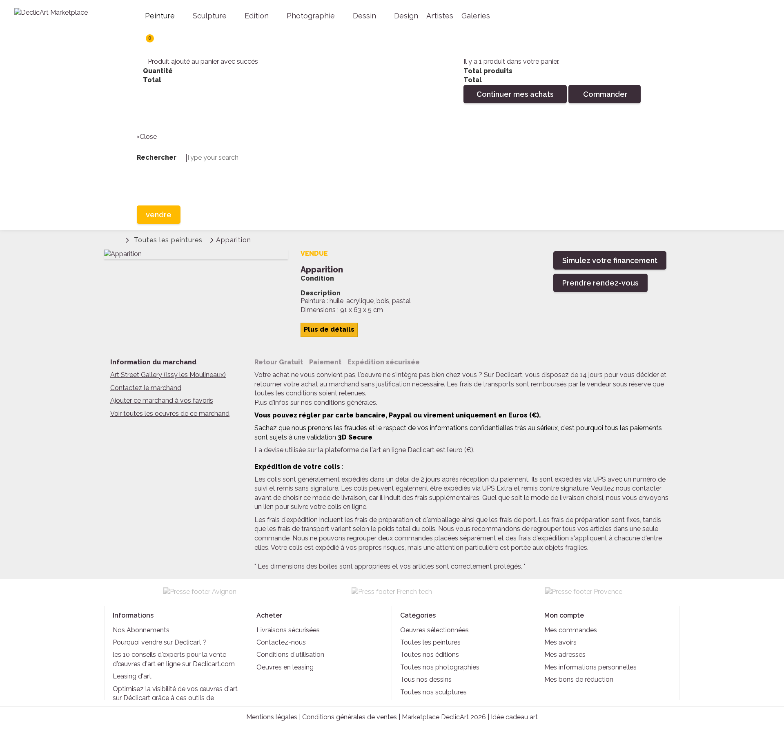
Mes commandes (570, 630)
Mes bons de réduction (578, 679)
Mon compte (564, 615)
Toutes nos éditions (429, 654)
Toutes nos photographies (439, 667)
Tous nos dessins (426, 679)
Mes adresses (565, 654)
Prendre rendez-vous (600, 283)
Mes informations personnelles (590, 667)
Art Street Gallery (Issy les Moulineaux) (168, 375)
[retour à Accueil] (116, 239)
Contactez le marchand (145, 388)
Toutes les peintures (430, 642)
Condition (317, 278)
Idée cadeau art (514, 717)
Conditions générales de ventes (349, 717)
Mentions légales (271, 717)
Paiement (325, 362)
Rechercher (145, 116)
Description (321, 293)
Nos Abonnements (141, 630)
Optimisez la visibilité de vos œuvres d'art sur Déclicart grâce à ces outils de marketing (175, 698)
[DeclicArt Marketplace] (65, 17)
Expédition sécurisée (383, 362)
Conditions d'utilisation (290, 654)
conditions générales (345, 402)
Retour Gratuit (278, 362)
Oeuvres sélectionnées (434, 630)
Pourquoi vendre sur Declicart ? (160, 642)
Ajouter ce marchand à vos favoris (161, 400)
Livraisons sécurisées (288, 630)
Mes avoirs (560, 642)
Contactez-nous (281, 642)
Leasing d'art (132, 676)
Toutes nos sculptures (433, 692)
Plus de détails (329, 329)
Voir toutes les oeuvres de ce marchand (169, 413)
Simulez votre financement (609, 260)
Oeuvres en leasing (285, 667)
